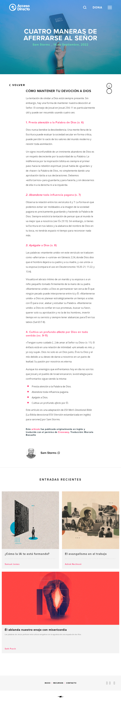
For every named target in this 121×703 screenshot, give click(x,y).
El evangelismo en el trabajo (90, 530)
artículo (35, 429)
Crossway (63, 432)
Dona (97, 7)
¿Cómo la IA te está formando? (30, 530)
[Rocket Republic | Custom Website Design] (60, 697)
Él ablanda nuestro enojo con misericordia (60, 612)
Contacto (71, 683)
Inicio (47, 683)
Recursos (58, 683)
